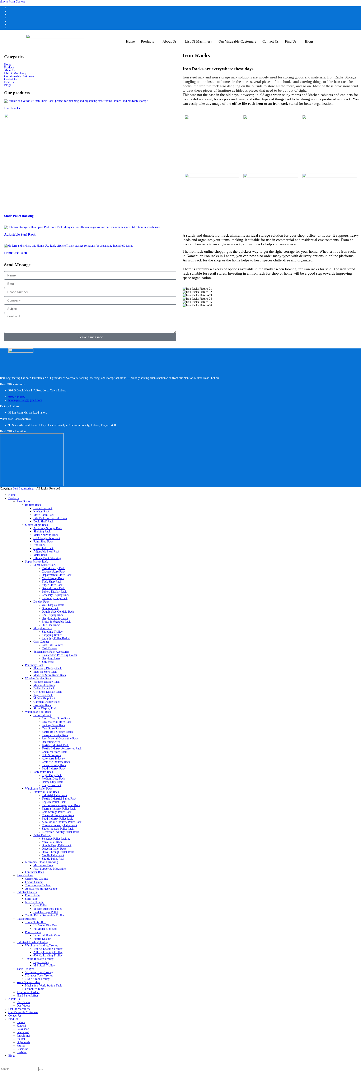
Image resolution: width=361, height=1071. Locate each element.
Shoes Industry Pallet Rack (58, 828)
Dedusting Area (51, 741)
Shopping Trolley (52, 631)
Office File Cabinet (36, 878)
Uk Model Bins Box (45, 925)
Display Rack (41, 601)
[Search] (19, 1068)
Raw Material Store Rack (56, 721)
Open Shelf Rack (43, 548)
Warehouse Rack (43, 771)
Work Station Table (28, 982)
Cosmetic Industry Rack (56, 761)
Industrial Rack (42, 715)
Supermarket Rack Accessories (51, 651)
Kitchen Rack (41, 511)
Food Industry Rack (53, 768)
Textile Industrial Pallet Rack (59, 798)
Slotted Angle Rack (36, 524)
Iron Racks (12, 108)
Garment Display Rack (46, 701)
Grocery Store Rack (53, 571)
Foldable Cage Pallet (45, 912)
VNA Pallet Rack (52, 842)
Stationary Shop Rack (54, 598)
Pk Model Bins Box (45, 928)
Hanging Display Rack (55, 618)
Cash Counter (41, 641)
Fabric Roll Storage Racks (57, 731)
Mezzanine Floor (43, 865)
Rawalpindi (23, 1035)
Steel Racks (23, 501)
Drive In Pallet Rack (54, 848)
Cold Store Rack (51, 755)
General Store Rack (53, 588)
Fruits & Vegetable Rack (56, 621)
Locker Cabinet (34, 882)
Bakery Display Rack (54, 591)
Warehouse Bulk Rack (38, 711)
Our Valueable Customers (237, 41)
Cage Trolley (41, 962)
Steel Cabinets (25, 875)
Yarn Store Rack (51, 728)
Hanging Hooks (51, 658)
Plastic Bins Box (26, 918)
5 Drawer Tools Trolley (39, 972)
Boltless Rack (33, 504)
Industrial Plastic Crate (46, 935)
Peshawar (22, 1049)
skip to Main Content (12, 1)
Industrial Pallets (27, 892)
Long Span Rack (51, 785)
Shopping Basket (52, 635)
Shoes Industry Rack (54, 765)
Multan (21, 1045)
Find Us (290, 41)
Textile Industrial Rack (55, 745)
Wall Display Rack (53, 605)
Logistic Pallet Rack (54, 802)
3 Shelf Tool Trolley (37, 978)
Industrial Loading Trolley (32, 942)
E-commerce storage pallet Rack (61, 805)
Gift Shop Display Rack (47, 691)
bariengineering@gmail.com (25, 400)
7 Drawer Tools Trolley (39, 975)
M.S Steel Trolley (44, 965)
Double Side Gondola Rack (58, 611)
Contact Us (270, 41)
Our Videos (23, 1005)
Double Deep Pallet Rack (56, 845)
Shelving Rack (42, 531)
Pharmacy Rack (34, 665)
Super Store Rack (52, 585)
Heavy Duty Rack (52, 781)
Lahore (21, 1022)
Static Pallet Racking (19, 216)
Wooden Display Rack (38, 678)
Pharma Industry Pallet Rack (59, 808)
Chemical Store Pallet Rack (58, 815)
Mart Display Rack (53, 578)
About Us (170, 41)
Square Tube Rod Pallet (47, 908)
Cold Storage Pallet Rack (56, 812)
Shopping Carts (42, 628)
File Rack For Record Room (50, 518)
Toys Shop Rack (43, 695)
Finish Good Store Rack (56, 718)
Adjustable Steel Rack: (20, 234)
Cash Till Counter (52, 645)
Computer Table (34, 988)
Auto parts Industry (53, 758)
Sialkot (21, 1039)
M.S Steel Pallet (34, 902)
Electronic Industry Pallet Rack (60, 832)
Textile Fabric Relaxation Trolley (45, 915)
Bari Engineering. (23, 488)
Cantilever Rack (34, 872)
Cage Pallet (40, 905)
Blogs (309, 41)
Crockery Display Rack (55, 595)
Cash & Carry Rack (53, 568)
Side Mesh (48, 661)
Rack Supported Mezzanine (49, 868)
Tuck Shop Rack (51, 581)
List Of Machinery (198, 41)
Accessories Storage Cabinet (41, 888)
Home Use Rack (15, 253)
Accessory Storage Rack (47, 528)
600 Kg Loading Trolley (47, 955)
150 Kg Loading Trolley (47, 948)
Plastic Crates (33, 932)
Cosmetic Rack (42, 705)
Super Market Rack (36, 561)
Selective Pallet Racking (56, 838)
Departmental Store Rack (56, 574)
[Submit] (41, 1069)
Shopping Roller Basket (56, 638)
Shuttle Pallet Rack (53, 858)
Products (147, 41)
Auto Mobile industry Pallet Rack (61, 822)
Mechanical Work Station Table (43, 985)
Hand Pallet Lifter (27, 995)
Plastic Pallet (32, 895)
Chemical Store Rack (54, 751)
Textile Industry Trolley (39, 958)
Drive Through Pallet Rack (58, 852)
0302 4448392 (16, 396)
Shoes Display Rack (45, 708)
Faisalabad (23, 1029)
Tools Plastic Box (35, 922)
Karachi (21, 1025)
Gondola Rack (50, 608)
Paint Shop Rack (43, 541)
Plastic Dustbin (42, 938)
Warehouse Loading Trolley (41, 945)
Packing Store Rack (53, 725)
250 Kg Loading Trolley (47, 952)
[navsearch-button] (326, 40)
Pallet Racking (42, 835)
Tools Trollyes (25, 968)
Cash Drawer (49, 648)
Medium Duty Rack (53, 778)
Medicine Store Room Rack (49, 675)
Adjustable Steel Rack (46, 551)
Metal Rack (40, 554)
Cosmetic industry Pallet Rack (59, 825)
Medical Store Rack (45, 671)
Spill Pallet (31, 898)
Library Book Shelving (47, 558)
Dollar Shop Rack (44, 688)
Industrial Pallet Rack (46, 791)
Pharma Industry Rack (55, 735)
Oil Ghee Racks (51, 625)
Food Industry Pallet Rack (57, 818)
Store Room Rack (43, 514)
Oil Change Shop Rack (46, 538)
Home (130, 41)
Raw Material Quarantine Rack (60, 738)
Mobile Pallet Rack (53, 855)
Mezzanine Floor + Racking (41, 862)
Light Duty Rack (52, 775)
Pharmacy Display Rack (47, 668)
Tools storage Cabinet (38, 885)
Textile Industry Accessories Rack (61, 748)
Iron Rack (39, 544)
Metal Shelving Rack (45, 534)
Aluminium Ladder (28, 992)
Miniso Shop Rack (44, 685)
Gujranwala (23, 1042)
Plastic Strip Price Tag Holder (59, 655)
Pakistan (22, 1052)
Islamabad (23, 1032)
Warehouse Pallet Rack (38, 788)
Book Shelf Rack (43, 521)
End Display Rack (52, 615)
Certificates (23, 1002)
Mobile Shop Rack (44, 698)
